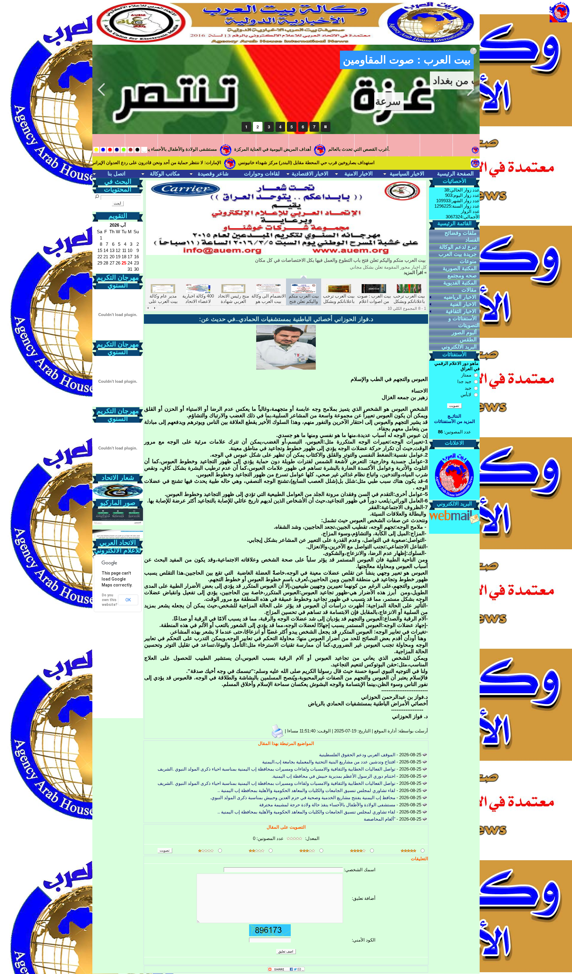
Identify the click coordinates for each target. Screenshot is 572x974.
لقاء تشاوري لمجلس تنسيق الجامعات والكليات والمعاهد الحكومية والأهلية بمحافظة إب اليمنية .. (306, 790)
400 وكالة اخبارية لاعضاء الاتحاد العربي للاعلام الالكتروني (198, 304)
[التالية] (148, 308)
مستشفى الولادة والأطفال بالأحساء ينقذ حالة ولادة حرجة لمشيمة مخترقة (327, 804)
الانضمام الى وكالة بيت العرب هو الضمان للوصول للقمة (268, 304)
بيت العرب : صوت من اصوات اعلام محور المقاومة (374, 301)
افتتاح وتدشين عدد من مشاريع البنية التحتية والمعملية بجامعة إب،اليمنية (328, 761)
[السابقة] (154, 308)
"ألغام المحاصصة (379, 818)
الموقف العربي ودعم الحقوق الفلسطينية (357, 754)
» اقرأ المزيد (415, 272)
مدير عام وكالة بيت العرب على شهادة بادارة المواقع (163, 304)
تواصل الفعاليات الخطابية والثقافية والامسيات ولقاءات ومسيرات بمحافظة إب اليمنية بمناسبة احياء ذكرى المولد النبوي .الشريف (276, 768)
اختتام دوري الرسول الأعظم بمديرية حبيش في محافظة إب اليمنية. (333, 776)
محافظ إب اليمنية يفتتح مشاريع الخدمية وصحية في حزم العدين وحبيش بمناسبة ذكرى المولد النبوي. (302, 797)
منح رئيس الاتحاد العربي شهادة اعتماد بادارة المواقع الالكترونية (233, 304)
